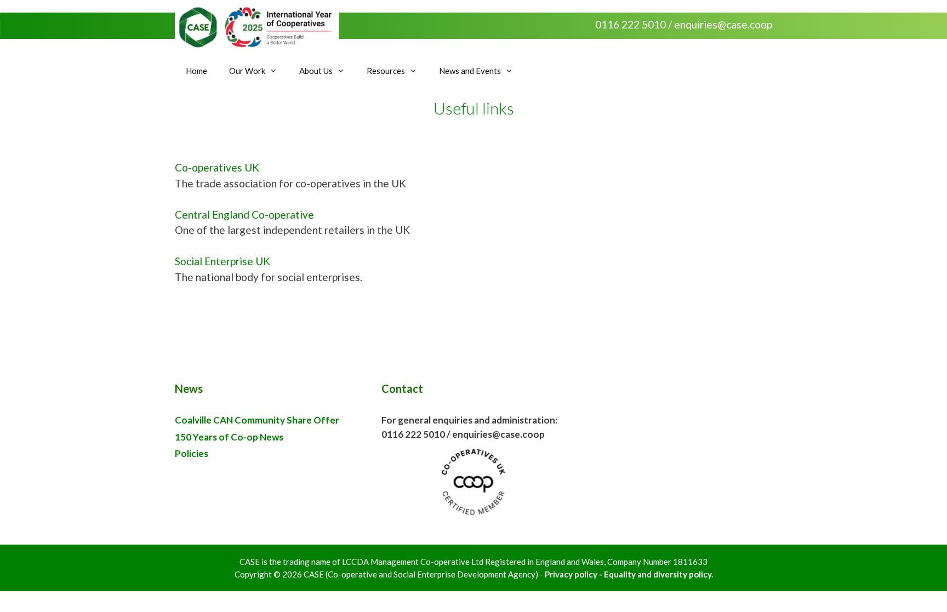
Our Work (247, 71)
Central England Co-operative (244, 214)
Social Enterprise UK (222, 261)
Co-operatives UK (217, 167)
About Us (316, 71)
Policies (191, 453)
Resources (386, 71)
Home (196, 71)
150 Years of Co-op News (229, 437)
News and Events (470, 71)
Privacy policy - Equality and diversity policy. (629, 574)
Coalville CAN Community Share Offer (257, 420)
